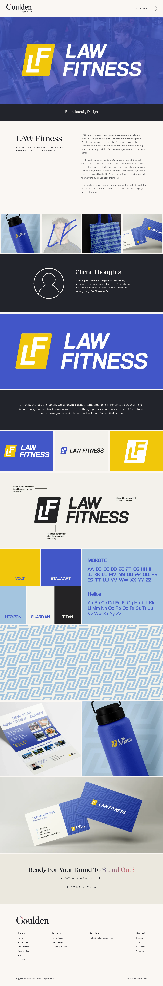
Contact (21, 960)
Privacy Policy (131, 979)
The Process (23, 947)
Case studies (23, 951)
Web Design (57, 943)
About (20, 956)
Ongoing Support (59, 947)
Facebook (140, 947)
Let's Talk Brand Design (81, 888)
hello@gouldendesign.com (101, 938)
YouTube (140, 951)
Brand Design (58, 938)
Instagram (140, 938)
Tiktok (138, 943)
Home (20, 938)
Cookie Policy (142, 979)
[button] (154, 8)
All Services (23, 943)
